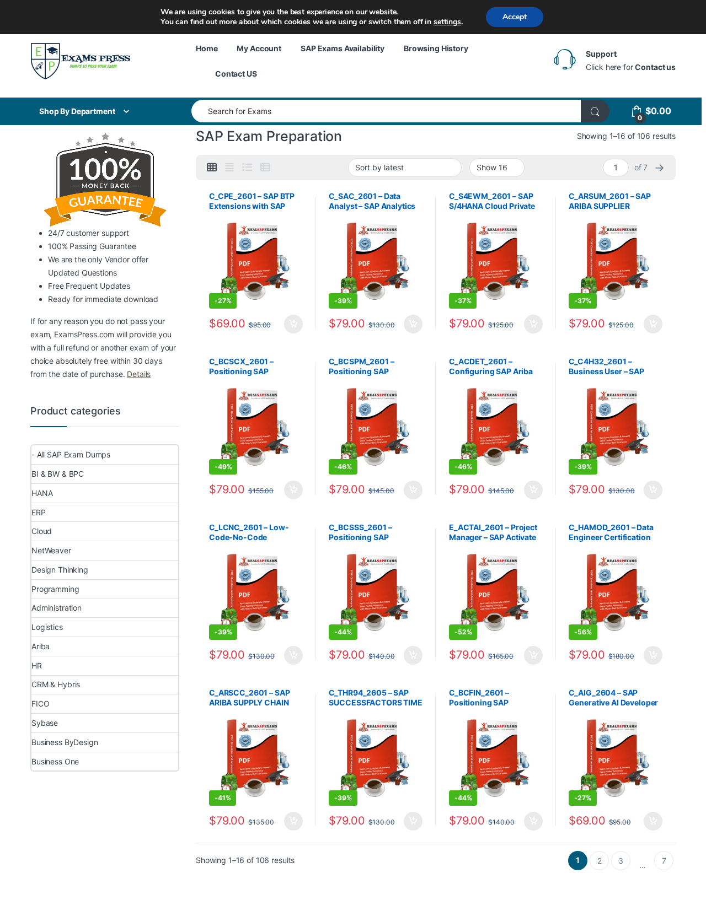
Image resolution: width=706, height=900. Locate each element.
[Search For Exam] (595, 111)
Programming (55, 589)
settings (447, 22)
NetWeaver (51, 550)
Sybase (44, 722)
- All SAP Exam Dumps (70, 454)
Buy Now (293, 324)
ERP (38, 512)
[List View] (247, 168)
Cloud (41, 531)
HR (36, 665)
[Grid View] (212, 168)
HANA (41, 493)
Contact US (236, 73)
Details (139, 374)
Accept (514, 17)
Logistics (47, 627)
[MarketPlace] (80, 61)
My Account (259, 48)
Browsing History (436, 48)
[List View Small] (265, 168)
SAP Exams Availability (342, 48)
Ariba (40, 646)
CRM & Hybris (55, 684)
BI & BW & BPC (57, 473)
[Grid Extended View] (229, 168)
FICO (40, 703)
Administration (56, 607)
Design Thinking (59, 569)
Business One (55, 761)
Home (206, 48)
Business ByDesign (64, 742)
